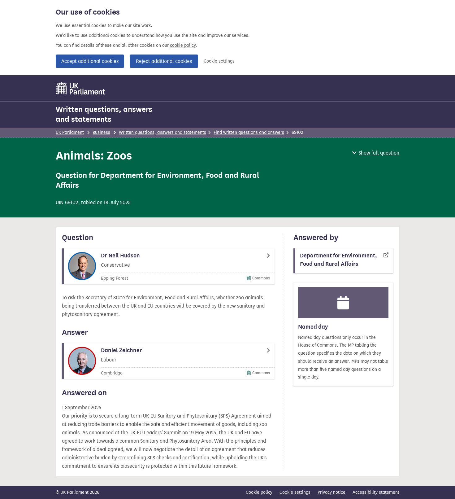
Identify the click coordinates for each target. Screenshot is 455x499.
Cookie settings (219, 61)
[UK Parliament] (81, 88)
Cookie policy (259, 492)
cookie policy (183, 45)
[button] (375, 153)
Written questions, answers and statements (104, 114)
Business (101, 132)
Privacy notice (331, 492)
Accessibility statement (376, 492)
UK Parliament (70, 132)
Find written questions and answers (249, 132)
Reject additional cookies (164, 61)
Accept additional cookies (90, 61)
